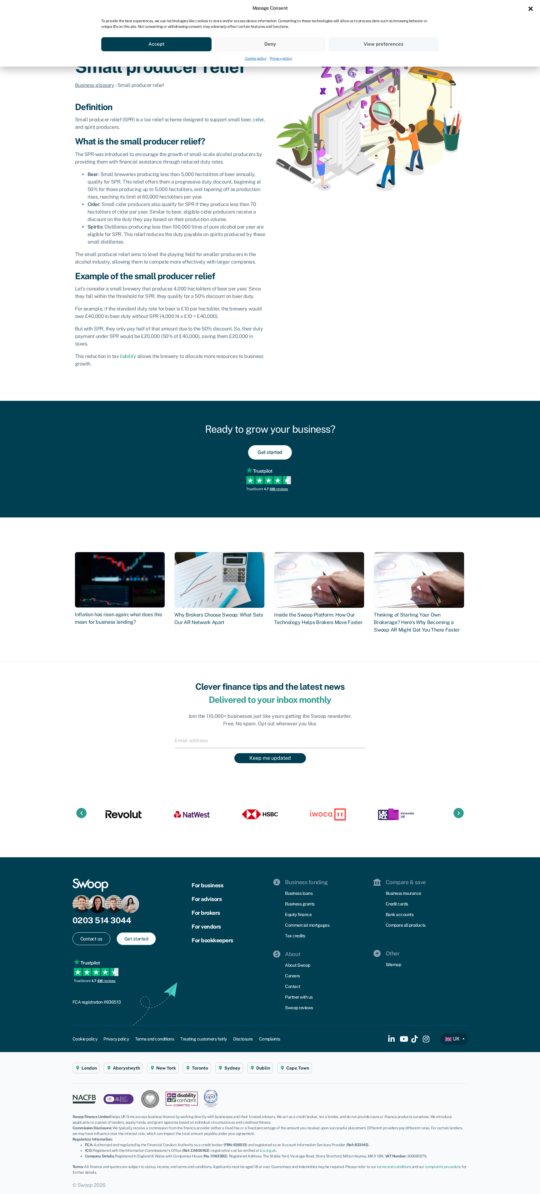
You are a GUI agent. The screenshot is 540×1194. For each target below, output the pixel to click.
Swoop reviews (299, 1007)
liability (128, 356)
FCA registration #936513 (96, 1002)
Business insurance (403, 893)
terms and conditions (394, 1167)
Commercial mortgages (307, 925)
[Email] (270, 740)
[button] (531, 8)
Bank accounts (400, 914)
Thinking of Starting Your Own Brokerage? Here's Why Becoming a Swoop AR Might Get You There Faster (417, 622)
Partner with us (299, 997)
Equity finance (298, 914)
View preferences (383, 44)
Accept (156, 44)
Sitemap (393, 964)
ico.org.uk (268, 1150)
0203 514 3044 (101, 920)
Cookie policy (256, 58)
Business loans (298, 893)
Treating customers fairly (203, 1038)
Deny (270, 44)
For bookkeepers (212, 940)
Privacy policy (281, 58)
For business (207, 885)
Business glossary (94, 85)
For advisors (207, 899)
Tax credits (295, 935)
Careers (292, 975)
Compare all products (406, 925)
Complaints (269, 1038)
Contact (292, 986)
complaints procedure (443, 1167)
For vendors (206, 926)
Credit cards (397, 903)
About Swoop (297, 965)
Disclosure (243, 1038)
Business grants (300, 903)
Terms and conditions (154, 1038)
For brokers (206, 912)
